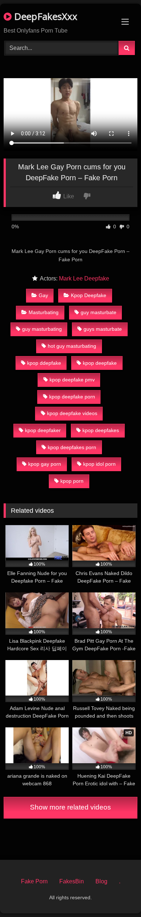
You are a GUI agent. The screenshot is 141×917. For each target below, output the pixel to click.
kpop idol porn (99, 464)
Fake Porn (34, 881)
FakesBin (71, 881)
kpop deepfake (100, 363)
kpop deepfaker (43, 430)
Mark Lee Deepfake (84, 278)
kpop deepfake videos (72, 413)
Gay (43, 295)
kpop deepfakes (100, 430)
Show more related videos (70, 807)
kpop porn (72, 481)
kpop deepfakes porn (72, 447)
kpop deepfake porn (72, 397)
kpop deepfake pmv (72, 380)
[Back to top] (119, 895)
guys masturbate (103, 329)
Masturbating (44, 312)
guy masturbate (98, 312)
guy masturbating (42, 329)
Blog (101, 881)
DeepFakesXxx (44, 16)
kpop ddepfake (44, 363)
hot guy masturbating (72, 346)
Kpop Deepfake (88, 295)
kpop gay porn (44, 464)
